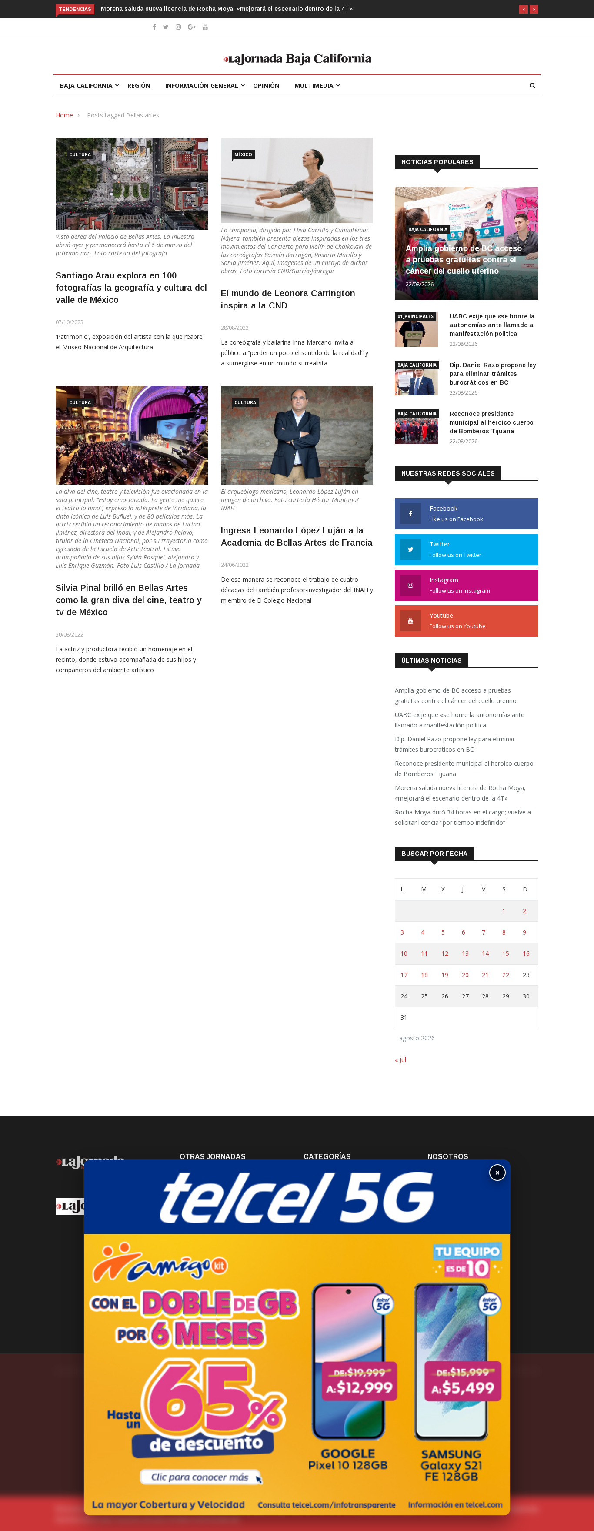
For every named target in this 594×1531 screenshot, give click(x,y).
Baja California (86, 85)
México (243, 154)
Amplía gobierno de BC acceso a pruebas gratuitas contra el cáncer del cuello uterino (464, 259)
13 (465, 953)
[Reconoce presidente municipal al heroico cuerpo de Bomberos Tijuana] (419, 428)
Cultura (80, 154)
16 (526, 953)
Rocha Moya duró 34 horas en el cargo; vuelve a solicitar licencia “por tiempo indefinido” (463, 817)
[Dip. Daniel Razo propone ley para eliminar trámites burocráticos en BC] (419, 380)
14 (485, 953)
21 (485, 975)
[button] (523, 9)
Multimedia (314, 85)
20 (465, 975)
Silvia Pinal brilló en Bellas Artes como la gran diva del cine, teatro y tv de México (129, 600)
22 (505, 975)
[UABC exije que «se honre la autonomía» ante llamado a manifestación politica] (419, 331)
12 (444, 953)
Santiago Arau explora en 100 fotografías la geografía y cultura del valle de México (131, 288)
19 (444, 975)
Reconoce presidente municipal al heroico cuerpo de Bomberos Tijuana (492, 422)
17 (403, 975)
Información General (201, 85)
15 (505, 953)
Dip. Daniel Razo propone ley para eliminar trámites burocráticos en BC (493, 374)
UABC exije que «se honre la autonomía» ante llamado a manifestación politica (492, 325)
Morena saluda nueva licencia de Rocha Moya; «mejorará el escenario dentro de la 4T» (227, 8)
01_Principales (415, 316)
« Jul (400, 1059)
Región (138, 85)
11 (424, 953)
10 (403, 953)
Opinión (266, 85)
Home (64, 115)
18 (424, 975)
